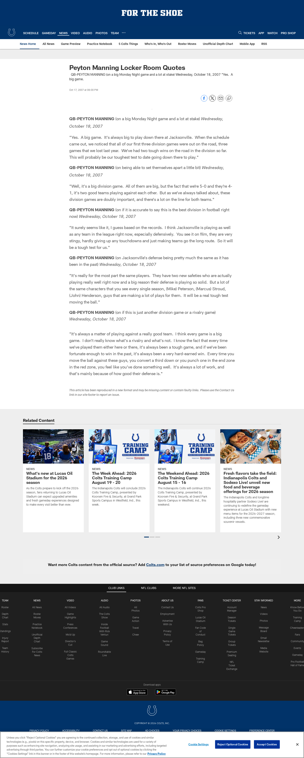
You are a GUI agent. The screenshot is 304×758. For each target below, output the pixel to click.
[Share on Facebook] (204, 100)
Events (297, 647)
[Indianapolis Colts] (152, 711)
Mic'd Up (70, 634)
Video (70, 600)
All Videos (70, 607)
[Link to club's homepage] (12, 32)
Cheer (135, 634)
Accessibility (71, 730)
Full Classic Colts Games (70, 655)
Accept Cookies (267, 744)
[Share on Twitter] (212, 100)
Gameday (200, 651)
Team (5, 600)
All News (37, 607)
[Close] (297, 744)
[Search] (240, 32)
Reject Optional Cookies (232, 744)
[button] (146, 537)
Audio (104, 600)
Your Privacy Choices (187, 730)
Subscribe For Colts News (37, 652)
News (37, 600)
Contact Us (167, 607)
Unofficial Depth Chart (37, 638)
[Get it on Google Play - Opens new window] (166, 694)
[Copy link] (229, 98)
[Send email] (220, 100)
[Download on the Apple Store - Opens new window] (137, 692)
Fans (297, 634)
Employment (167, 613)
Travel (135, 627)
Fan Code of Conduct (200, 631)
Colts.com (155, 564)
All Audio (104, 607)
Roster (5, 607)
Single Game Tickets (232, 631)
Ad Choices (152, 730)
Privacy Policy (39, 730)
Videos (264, 613)
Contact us (100, 730)
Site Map (126, 730)
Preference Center (262, 730)
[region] (152, 745)
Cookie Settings (225, 730)
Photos (135, 600)
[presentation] (279, 538)
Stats (5, 624)
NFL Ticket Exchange (231, 665)
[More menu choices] (123, 32)
